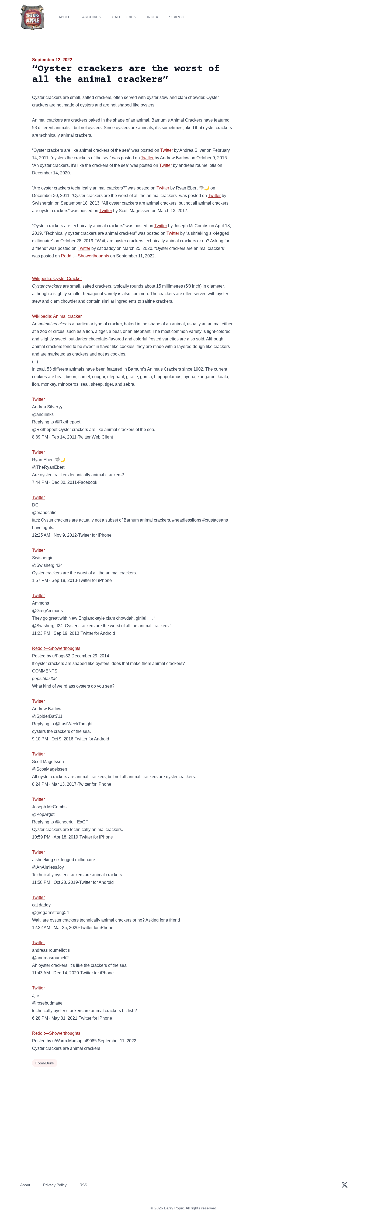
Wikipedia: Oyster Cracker (57, 278)
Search (176, 17)
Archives (91, 17)
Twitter (166, 150)
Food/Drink (44, 1063)
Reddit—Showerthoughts (85, 256)
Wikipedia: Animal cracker (57, 316)
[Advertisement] (287, 98)
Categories (124, 17)
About (64, 17)
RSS (83, 1185)
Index (152, 17)
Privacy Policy (55, 1185)
